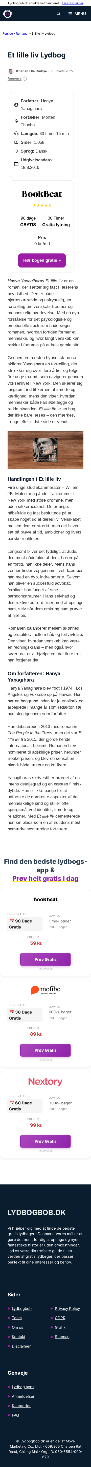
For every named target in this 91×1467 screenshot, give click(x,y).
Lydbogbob (22, 1308)
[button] (58, 13)
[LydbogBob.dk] (8, 13)
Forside (8, 33)
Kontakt (18, 1336)
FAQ (15, 1415)
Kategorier (21, 1405)
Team (17, 1317)
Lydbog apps (23, 1386)
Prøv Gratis (46, 959)
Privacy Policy (67, 1308)
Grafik (60, 1327)
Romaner (22, 33)
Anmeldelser (23, 1396)
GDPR (60, 1317)
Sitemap (62, 1336)
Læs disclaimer (72, 3)
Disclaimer (21, 1346)
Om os (17, 1327)
